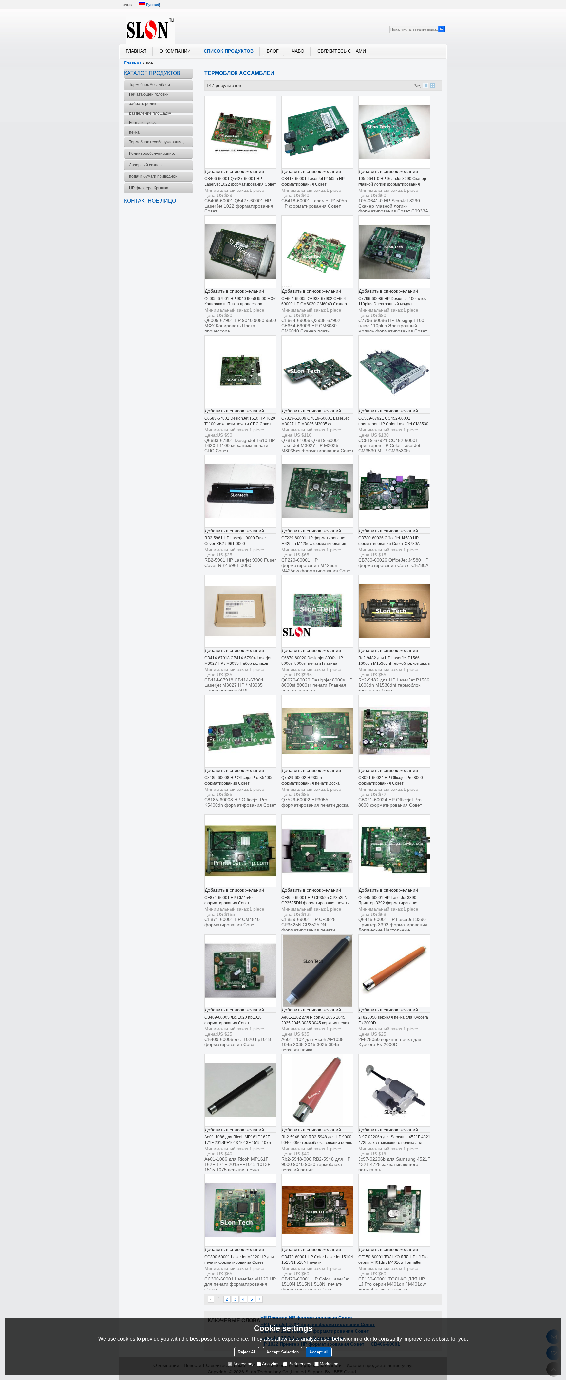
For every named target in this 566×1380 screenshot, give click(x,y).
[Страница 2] (259, 1299)
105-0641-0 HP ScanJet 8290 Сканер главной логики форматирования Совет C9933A (392, 184)
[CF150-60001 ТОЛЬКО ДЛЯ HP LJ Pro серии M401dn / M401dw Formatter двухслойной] (394, 1210)
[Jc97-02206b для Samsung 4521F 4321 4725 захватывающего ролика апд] (394, 1090)
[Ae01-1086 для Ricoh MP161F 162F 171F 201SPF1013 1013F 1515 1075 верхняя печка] (240, 1090)
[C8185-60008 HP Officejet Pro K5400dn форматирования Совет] (240, 731)
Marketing (329, 1363)
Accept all (318, 1352)
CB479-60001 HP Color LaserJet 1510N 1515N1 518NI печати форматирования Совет (317, 1262)
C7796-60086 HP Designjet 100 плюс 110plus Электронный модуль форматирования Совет (392, 304)
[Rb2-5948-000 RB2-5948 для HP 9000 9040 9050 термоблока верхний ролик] (317, 1090)
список (425, 85)
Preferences (299, 1363)
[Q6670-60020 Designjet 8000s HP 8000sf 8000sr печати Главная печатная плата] (317, 611)
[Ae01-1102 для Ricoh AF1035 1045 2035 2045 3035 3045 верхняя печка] (317, 970)
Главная (136, 51)
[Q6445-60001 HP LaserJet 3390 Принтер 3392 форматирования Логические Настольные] (394, 850)
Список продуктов (229, 51)
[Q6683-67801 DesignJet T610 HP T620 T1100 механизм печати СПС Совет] (240, 371)
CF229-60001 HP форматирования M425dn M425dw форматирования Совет (314, 544)
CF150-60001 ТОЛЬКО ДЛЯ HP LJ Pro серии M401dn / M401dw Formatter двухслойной (393, 1262)
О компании (175, 51)
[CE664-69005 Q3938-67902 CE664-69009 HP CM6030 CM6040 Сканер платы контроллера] (317, 251)
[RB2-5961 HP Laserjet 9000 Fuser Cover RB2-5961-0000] (240, 491)
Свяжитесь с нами (341, 51)
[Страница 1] (211, 1299)
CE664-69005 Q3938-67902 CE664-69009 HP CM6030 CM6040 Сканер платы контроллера (314, 304)
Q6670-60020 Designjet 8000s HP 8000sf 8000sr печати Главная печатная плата (312, 663)
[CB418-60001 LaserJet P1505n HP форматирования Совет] (317, 132)
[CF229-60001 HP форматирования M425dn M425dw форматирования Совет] (317, 491)
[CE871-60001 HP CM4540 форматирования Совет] (240, 850)
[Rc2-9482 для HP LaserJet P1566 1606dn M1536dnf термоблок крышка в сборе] (394, 611)
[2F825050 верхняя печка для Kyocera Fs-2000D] (394, 970)
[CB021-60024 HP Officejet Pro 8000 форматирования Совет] (394, 731)
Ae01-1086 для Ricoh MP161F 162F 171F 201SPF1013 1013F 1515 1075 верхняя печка (237, 1143)
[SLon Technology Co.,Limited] (150, 29)
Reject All (247, 1352)
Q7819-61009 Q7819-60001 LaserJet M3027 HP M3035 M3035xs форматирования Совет (315, 424)
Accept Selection (282, 1352)
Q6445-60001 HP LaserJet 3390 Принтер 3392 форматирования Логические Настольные (388, 903)
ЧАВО (298, 51)
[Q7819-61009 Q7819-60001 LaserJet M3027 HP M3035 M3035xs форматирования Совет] (317, 371)
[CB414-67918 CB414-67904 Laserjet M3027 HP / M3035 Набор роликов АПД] (240, 611)
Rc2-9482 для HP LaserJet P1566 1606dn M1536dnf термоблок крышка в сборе (394, 663)
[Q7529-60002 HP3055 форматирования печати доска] (317, 731)
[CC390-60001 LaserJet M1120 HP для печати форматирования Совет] (240, 1210)
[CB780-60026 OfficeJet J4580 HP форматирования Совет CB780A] (394, 491)
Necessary (243, 1363)
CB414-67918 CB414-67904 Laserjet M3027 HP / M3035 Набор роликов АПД (237, 663)
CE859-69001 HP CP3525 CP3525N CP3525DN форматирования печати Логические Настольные (315, 903)
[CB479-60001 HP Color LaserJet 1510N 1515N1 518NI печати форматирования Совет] (317, 1210)
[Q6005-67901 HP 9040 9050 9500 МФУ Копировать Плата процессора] (240, 251)
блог (273, 51)
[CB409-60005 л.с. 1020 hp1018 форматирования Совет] (240, 970)
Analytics (271, 1363)
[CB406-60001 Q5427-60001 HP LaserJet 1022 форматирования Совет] (240, 132)
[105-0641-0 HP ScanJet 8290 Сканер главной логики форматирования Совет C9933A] (394, 132)
